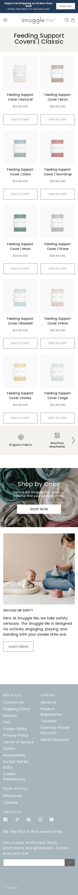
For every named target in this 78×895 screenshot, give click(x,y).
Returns (10, 715)
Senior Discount (55, 739)
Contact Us (13, 702)
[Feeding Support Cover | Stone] (58, 222)
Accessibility (14, 755)
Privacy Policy (15, 735)
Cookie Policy (15, 728)
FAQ (6, 722)
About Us (49, 702)
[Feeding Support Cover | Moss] (20, 222)
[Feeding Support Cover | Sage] (58, 371)
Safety (9, 748)
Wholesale (12, 795)
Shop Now (39, 509)
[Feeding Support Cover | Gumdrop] (58, 147)
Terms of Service (18, 742)
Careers (10, 802)
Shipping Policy (17, 709)
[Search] (66, 20)
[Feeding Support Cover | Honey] (20, 371)
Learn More (18, 646)
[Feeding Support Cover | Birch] (58, 72)
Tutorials (48, 721)
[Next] (73, 440)
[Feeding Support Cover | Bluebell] (20, 296)
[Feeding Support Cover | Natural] (20, 72)
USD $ (11, 887)
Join (70, 862)
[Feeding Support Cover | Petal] (58, 296)
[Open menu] (6, 20)
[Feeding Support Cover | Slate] (20, 147)
